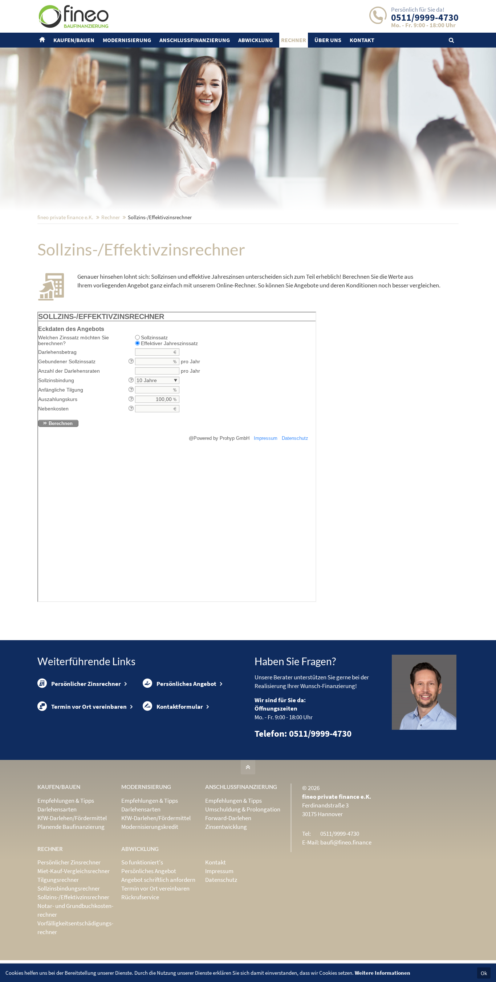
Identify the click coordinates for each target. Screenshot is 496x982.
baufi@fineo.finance (345, 842)
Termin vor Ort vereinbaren (89, 707)
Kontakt (215, 862)
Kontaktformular (179, 707)
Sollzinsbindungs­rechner (68, 888)
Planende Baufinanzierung (71, 827)
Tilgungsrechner (58, 880)
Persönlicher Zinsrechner (86, 684)
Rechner (110, 217)
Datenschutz (221, 880)
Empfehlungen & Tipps (65, 801)
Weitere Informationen (382, 972)
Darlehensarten (57, 809)
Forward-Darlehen (228, 818)
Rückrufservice (140, 897)
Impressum (219, 871)
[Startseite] (43, 40)
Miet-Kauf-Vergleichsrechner (73, 871)
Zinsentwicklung (226, 827)
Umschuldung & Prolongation (242, 809)
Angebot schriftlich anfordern (158, 880)
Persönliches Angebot (186, 684)
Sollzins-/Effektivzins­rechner (73, 897)
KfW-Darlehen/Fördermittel (72, 818)
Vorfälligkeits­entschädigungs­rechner (75, 927)
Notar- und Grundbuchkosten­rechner (75, 910)
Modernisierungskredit (149, 827)
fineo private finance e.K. (65, 217)
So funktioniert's (142, 862)
